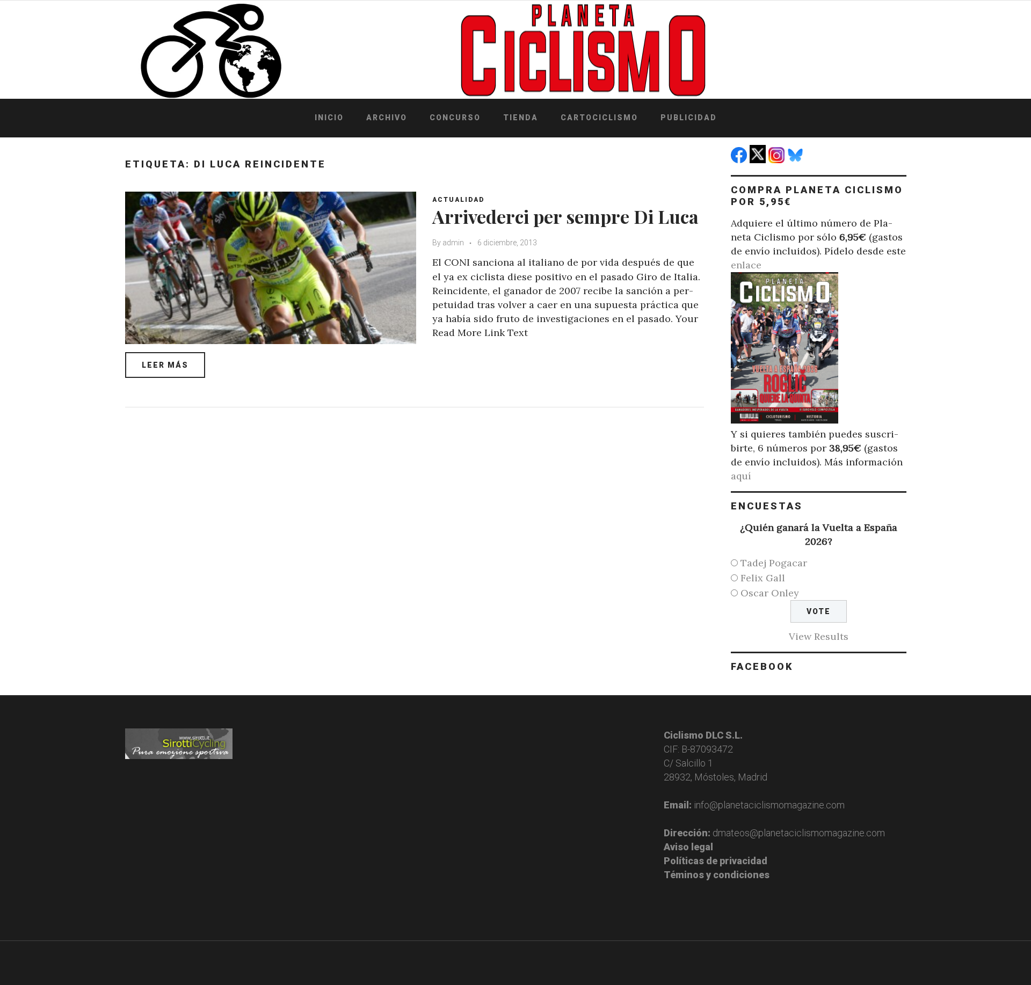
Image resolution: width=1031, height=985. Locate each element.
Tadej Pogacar (773, 563)
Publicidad (688, 117)
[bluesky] (796, 160)
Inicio (329, 117)
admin (453, 242)
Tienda (520, 117)
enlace (746, 265)
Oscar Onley (769, 593)
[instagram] (777, 160)
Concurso (455, 117)
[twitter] (759, 160)
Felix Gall (762, 578)
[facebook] (740, 160)
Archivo (386, 117)
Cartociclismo (599, 117)
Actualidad (458, 199)
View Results (818, 636)
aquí (741, 476)
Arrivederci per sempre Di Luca (565, 216)
